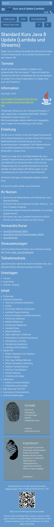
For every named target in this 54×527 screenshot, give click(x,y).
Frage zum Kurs (11, 25)
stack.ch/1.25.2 (11, 489)
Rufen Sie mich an (32, 431)
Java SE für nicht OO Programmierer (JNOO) (23, 234)
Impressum (28, 477)
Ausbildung (9, 19)
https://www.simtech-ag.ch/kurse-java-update (27, 511)
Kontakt (28, 429)
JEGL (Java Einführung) (23, 252)
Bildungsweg (38, 19)
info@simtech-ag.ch (32, 421)
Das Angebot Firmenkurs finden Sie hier (19, 99)
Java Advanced (10, 238)
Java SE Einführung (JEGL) (15, 231)
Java (23, 19)
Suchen (4, 8)
